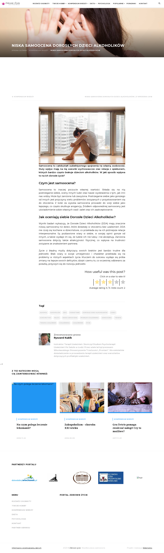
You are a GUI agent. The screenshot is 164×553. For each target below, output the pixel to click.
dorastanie (75, 312)
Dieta (92, 3)
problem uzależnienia (90, 318)
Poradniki (131, 3)
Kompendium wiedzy (77, 3)
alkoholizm (55, 312)
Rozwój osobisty (41, 3)
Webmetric (147, 548)
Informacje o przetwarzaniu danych (26, 548)
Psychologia (104, 3)
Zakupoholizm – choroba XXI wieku (80, 426)
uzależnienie (78, 323)
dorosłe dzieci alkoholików (95, 312)
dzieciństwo (45, 318)
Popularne (118, 3)
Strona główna (19, 50)
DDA (65, 312)
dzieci (113, 312)
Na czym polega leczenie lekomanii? (32, 426)
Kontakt (143, 3)
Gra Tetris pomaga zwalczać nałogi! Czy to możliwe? (127, 428)
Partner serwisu (21, 528)
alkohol (43, 312)
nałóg (57, 318)
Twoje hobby (58, 3)
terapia (118, 318)
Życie (88, 323)
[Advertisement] (82, 75)
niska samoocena (70, 318)
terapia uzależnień (48, 323)
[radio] (96, 282)
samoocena (107, 318)
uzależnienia (64, 323)
